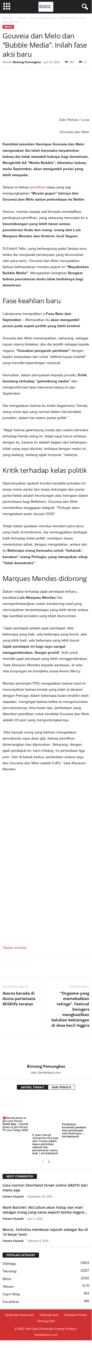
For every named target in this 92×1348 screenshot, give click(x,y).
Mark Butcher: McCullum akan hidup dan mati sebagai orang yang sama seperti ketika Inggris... (45, 1210)
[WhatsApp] (43, 76)
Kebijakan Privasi (75, 1315)
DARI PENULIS (61, 1087)
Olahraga (9, 1264)
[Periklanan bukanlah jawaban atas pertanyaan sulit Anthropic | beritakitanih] (75, 1108)
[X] (19, 76)
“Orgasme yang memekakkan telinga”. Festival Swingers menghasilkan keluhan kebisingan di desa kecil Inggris (70, 1009)
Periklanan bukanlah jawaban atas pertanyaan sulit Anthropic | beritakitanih (74, 1130)
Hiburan (8, 1286)
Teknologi (10, 1271)
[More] (54, 76)
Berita (21, 18)
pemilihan (38, 187)
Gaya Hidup (11, 1294)
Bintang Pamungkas (27, 62)
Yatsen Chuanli (13, 1196)
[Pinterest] (31, 76)
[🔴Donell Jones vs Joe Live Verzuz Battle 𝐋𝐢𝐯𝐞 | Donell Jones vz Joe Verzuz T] (16, 1105)
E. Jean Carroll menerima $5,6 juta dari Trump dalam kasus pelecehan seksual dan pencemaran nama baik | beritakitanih (45, 1144)
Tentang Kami (46, 1321)
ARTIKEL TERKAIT (32, 1087)
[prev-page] (42, 1161)
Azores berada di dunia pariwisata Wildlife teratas (19, 998)
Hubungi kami (49, 1315)
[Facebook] (8, 76)
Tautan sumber (15, 948)
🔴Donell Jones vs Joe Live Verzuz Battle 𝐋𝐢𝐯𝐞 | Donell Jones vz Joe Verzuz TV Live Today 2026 (15, 1124)
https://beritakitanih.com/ (46, 1072)
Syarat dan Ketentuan (19, 1315)
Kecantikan (11, 1302)
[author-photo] (46, 1049)
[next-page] (48, 1161)
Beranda (8, 18)
